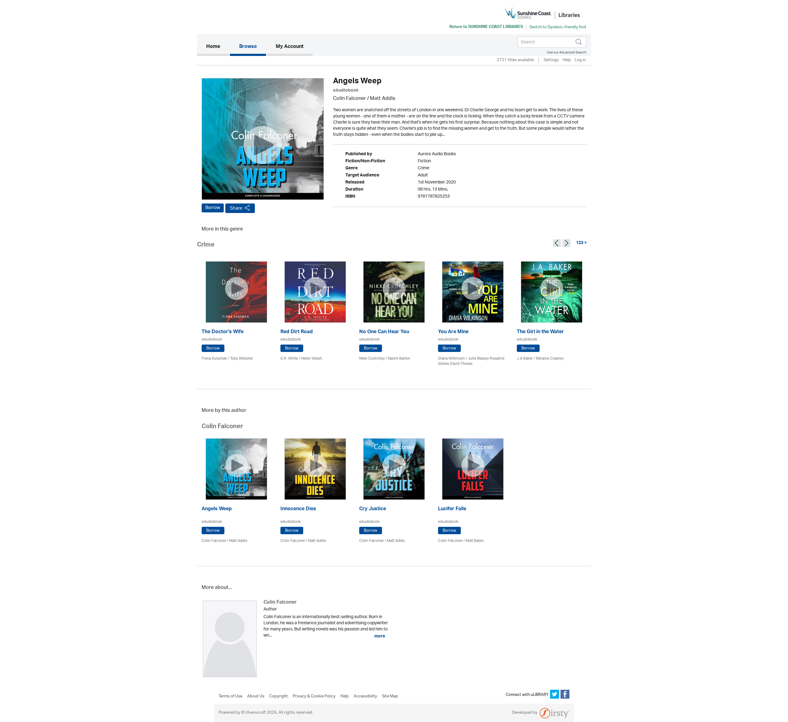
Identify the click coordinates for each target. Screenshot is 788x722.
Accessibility (365, 696)
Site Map (390, 696)
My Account (290, 47)
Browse (248, 47)
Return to (486, 27)
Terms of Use (230, 696)
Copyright (278, 696)
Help (567, 60)
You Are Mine (453, 332)
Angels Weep (217, 509)
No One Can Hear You (384, 332)
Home (217, 47)
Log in (580, 60)
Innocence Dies (298, 509)
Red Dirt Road (296, 332)
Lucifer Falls (452, 509)
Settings (551, 60)
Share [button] (236, 208)
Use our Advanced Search (566, 52)
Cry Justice (372, 509)
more (379, 636)
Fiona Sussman (214, 358)
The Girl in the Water (540, 332)
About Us (255, 696)
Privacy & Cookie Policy (314, 696)
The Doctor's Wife (222, 332)
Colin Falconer (349, 99)
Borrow (212, 207)
